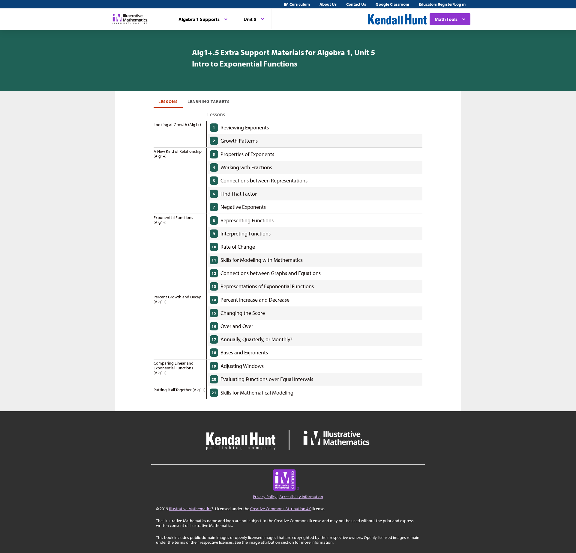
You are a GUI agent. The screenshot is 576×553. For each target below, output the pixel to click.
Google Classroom (392, 4)
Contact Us (356, 4)
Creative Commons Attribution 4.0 (280, 508)
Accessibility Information (301, 496)
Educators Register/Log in (442, 4)
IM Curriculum (297, 4)
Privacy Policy (265, 496)
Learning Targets (209, 101)
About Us (328, 4)
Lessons (168, 101)
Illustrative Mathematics (190, 508)
